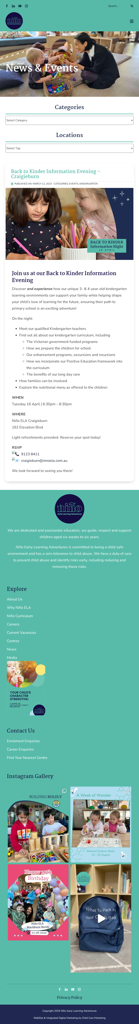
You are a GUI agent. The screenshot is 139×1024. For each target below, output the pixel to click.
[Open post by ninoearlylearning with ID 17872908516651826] (38, 902)
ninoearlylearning (37, 790)
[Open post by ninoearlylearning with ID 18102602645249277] (100, 825)
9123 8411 (30, 454)
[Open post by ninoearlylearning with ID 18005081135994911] (38, 825)
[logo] (14, 13)
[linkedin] (13, 6)
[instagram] (26, 6)
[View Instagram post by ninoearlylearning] (65, 858)
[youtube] (19, 6)
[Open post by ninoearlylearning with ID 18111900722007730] (100, 918)
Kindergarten (88, 183)
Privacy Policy (69, 998)
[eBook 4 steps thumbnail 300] (26, 662)
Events (73, 183)
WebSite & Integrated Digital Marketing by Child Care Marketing (69, 1018)
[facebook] (6, 6)
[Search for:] (96, 6)
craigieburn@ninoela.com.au (44, 460)
